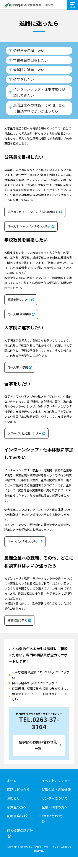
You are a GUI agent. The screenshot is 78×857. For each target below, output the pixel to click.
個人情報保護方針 (20, 830)
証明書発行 (15, 816)
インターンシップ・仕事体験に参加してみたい (39, 92)
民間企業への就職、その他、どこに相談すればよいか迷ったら (39, 108)
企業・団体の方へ (55, 807)
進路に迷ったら (18, 789)
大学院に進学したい (28, 69)
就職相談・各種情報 (56, 789)
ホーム (12, 780)
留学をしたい (23, 79)
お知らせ (13, 798)
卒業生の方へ (16, 807)
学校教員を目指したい (30, 60)
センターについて (55, 798)
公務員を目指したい (28, 50)
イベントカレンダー (56, 780)
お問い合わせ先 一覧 (55, 819)
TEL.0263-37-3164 (39, 723)
